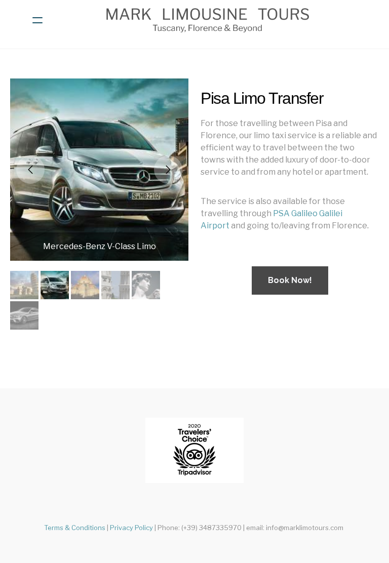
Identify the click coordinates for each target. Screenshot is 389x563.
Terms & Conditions (74, 528)
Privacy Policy (131, 528)
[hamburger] (37, 20)
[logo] (208, 20)
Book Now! (290, 280)
